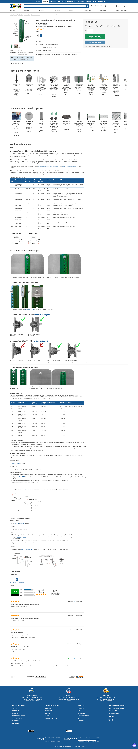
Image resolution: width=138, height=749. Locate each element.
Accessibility (15, 720)
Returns (47, 715)
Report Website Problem (18, 715)
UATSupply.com (88, 741)
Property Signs (57, 10)
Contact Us (15, 713)
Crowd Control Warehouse (94, 739)
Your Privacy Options (50, 718)
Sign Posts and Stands (35, 15)
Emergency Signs (87, 10)
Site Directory (15, 723)
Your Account (48, 708)
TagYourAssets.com (81, 741)
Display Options (30, 676)
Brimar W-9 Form (113, 710)
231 (47, 28)
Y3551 (24, 537)
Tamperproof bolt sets (44, 166)
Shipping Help (81, 713)
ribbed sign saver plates (27, 489)
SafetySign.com (13, 15)
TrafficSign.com (81, 740)
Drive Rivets (13, 387)
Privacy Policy (15, 710)
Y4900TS (16, 523)
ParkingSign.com (87, 740)
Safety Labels (103, 10)
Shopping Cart (48, 710)
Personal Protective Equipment (121, 10)
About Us (14, 708)
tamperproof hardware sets (69, 166)
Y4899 (13, 463)
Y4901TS (22, 523)
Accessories (27, 15)
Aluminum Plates (29, 309)
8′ (40, 35)
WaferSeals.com (96, 741)
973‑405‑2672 (106, 46)
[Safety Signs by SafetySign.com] (16, 7)
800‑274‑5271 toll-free (51, 737)
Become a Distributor (114, 713)
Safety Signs (12, 10)
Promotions (81, 720)
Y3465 (18, 463)
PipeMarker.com (93, 740)
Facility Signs (72, 10)
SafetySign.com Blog (83, 715)
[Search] (87, 6)
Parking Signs (41, 10)
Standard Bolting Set (42, 315)
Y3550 (23, 477)
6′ (37, 35)
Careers (80, 718)
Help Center (81, 708)
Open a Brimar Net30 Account (116, 708)
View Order (47, 713)
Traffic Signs (20, 15)
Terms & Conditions (17, 718)
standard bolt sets (54, 166)
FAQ (79, 710)
